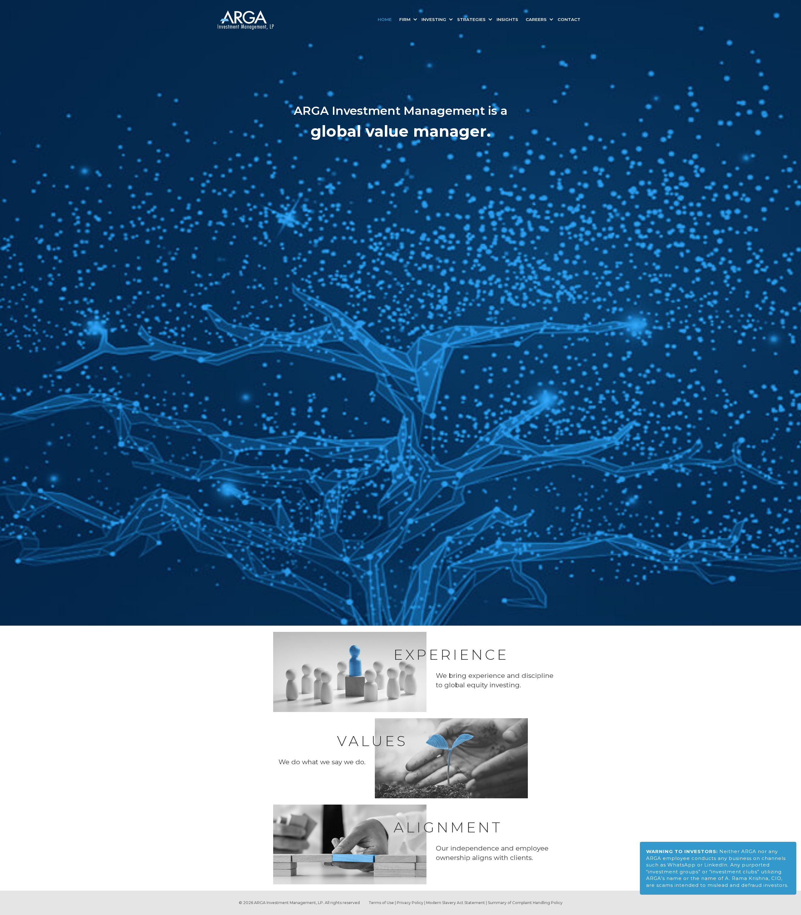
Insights (507, 19)
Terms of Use (381, 902)
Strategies (472, 19)
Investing (434, 19)
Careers (537, 19)
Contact (569, 19)
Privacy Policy (410, 902)
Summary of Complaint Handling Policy (525, 902)
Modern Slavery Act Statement (455, 902)
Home (385, 19)
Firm (405, 19)
